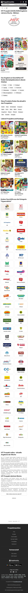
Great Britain (20, 576)
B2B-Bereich (14, 556)
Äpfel (2, 109)
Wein (11, 109)
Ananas (20, 109)
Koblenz (4, 95)
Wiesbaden (5, 90)
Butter (3, 106)
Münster (13, 90)
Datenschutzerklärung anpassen (14, 584)
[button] (23, 2)
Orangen (13, 114)
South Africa (20, 577)
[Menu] (26, 2)
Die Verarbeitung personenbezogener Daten (14, 590)
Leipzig (4, 87)
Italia (25, 576)
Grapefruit (4, 112)
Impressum (14, 544)
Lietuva (2, 577)
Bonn (10, 87)
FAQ (14, 531)
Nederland (7, 577)
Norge (11, 577)
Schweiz (3, 576)
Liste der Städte (14, 539)
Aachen (21, 90)
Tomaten (7, 114)
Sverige (15, 577)
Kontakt (14, 534)
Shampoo (20, 112)
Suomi (11, 576)
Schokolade (13, 106)
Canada (23, 574)
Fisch (7, 109)
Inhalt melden (14, 536)
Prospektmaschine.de (17, 581)
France (15, 576)
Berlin (3, 85)
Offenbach (17, 92)
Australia (16, 574)
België (19, 574)
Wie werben (14, 553)
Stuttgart (16, 85)
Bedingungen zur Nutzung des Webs (14, 587)
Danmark (8, 576)
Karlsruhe (17, 87)
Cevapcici (19, 106)
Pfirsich (15, 112)
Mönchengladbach (6, 92)
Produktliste (14, 541)
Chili (2, 114)
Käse (7, 106)
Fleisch (9, 112)
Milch (15, 109)
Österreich (11, 574)
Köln (10, 85)
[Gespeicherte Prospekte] (21, 2)
